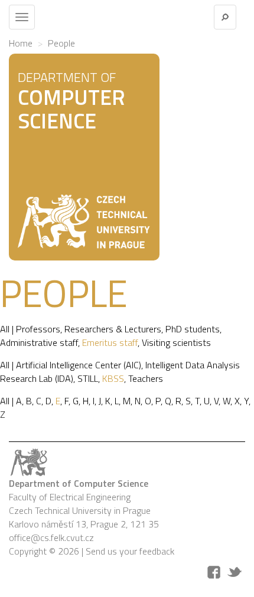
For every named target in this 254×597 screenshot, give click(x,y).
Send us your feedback (130, 551)
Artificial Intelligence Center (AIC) (78, 365)
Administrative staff (39, 342)
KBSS (113, 378)
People (61, 43)
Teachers (145, 378)
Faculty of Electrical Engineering (70, 497)
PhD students (192, 329)
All (4, 329)
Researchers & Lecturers (112, 329)
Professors (38, 329)
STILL (87, 378)
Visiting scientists (176, 342)
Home (20, 43)
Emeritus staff (110, 342)
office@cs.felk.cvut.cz (51, 537)
